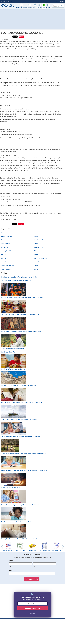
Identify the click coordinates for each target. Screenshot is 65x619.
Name (11, 561)
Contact (62, 1)
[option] (32, 547)
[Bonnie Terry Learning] (7, 6)
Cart (56, 1)
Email (11, 571)
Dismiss (32, 613)
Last (34, 566)
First (10, 566)
